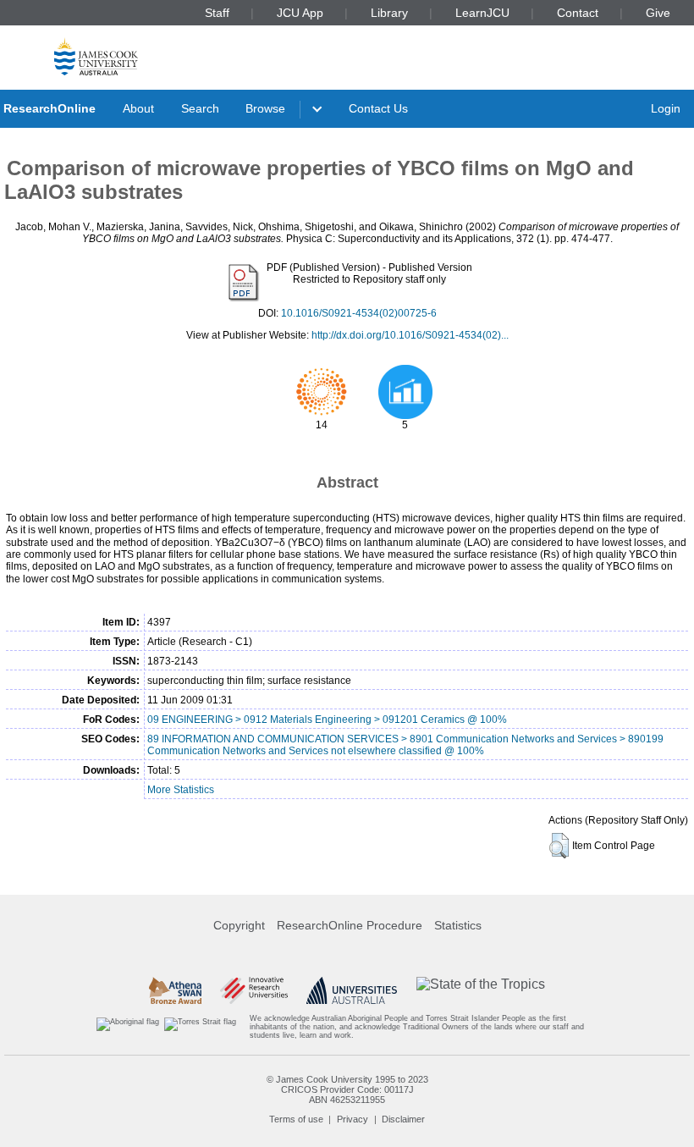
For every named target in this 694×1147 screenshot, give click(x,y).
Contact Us (378, 108)
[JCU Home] (96, 56)
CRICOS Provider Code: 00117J (347, 1089)
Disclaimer (403, 1119)
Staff (217, 12)
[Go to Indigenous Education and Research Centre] (128, 1027)
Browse (265, 108)
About (138, 108)
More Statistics (180, 790)
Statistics (458, 925)
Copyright (239, 925)
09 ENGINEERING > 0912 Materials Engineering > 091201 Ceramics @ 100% (327, 719)
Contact (577, 12)
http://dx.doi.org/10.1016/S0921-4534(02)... (410, 335)
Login (665, 108)
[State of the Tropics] (480, 990)
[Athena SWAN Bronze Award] (175, 990)
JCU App (300, 12)
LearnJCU (482, 12)
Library (389, 12)
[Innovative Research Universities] (253, 990)
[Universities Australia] (351, 990)
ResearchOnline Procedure (349, 925)
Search (200, 108)
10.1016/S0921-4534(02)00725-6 (359, 313)
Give (658, 12)
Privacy (352, 1119)
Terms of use (296, 1119)
